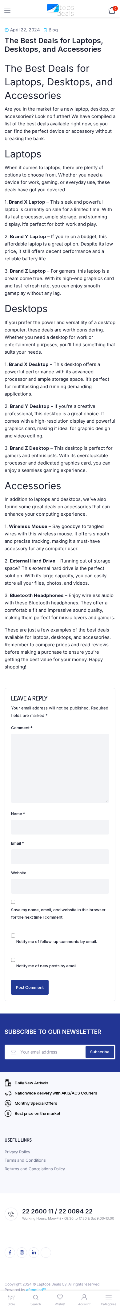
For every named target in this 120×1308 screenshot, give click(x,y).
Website (18, 872)
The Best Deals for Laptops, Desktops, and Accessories (54, 45)
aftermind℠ (36, 1289)
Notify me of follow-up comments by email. (56, 941)
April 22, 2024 (25, 29)
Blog (53, 29)
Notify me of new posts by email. (46, 965)
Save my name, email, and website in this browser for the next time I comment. (58, 913)
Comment (22, 727)
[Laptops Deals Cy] (60, 11)
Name (18, 813)
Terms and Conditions (25, 1160)
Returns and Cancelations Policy (35, 1168)
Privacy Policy (17, 1151)
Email (17, 843)
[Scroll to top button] (110, 1283)
